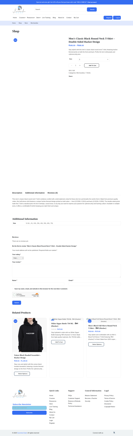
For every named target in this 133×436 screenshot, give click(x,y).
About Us (61, 17)
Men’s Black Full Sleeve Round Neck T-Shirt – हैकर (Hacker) (102, 327)
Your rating (16, 254)
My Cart (76, 17)
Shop (20, 23)
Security (87, 401)
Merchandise (34, 23)
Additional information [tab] (35, 193)
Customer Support (74, 398)
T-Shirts (88, 73)
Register (109, 17)
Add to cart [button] (59, 342)
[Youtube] (109, 433)
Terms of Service (109, 398)
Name (14, 280)
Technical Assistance (75, 406)
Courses (22, 17)
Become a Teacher (91, 398)
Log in (118, 17)
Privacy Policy (108, 395)
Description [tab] (17, 193)
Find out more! (92, 2)
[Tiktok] (119, 433)
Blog (54, 17)
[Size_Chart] (31, 134)
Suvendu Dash (22, 433)
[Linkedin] (106, 433)
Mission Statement (91, 395)
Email (71, 280)
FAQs (70, 395)
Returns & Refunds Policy (74, 402)
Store (38, 17)
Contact (68, 17)
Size (70, 59)
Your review (16, 262)
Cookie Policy (108, 401)
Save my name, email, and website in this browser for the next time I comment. (41, 289)
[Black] (38, 76)
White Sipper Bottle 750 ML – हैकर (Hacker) (64, 324)
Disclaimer (107, 404)
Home (15, 17)
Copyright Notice (109, 406)
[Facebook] (75, 76)
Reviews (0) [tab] (53, 193)
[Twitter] (78, 76)
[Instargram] (111, 433)
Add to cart (92, 65)
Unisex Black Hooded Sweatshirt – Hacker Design (27, 356)
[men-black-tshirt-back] (18, 124)
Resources (30, 17)
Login (51, 420)
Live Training (46, 17)
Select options (22, 373)
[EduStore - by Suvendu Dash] (19, 9)
